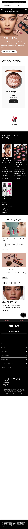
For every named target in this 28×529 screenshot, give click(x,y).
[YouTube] (14, 379)
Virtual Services (5, 355)
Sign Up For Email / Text (7, 363)
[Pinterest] (19, 379)
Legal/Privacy (8, 389)
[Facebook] (8, 379)
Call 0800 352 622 (14, 336)
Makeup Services (5, 359)
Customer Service (5, 344)
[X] (11, 379)
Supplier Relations (8, 390)
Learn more (4, 526)
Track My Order (14, 331)
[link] (9, 51)
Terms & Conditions (17, 389)
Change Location (19, 390)
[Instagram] (17, 379)
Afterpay (3, 371)
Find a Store (4, 351)
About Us (3, 347)
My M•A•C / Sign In (6, 367)
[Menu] (25, 5)
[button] (25, 5)
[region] (14, 524)
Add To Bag (13, 101)
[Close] (24, 524)
